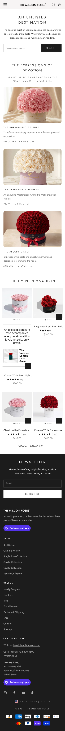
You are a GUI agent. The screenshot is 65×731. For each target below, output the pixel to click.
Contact (7, 623)
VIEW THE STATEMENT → (19, 203)
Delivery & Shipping (13, 612)
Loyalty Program (11, 589)
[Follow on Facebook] (14, 692)
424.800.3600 (26, 651)
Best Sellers (9, 545)
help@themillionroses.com (26, 645)
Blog (5, 600)
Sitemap (7, 629)
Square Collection (12, 573)
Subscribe (32, 494)
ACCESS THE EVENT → (17, 265)
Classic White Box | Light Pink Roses (17, 375)
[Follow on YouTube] (23, 692)
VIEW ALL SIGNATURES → (33, 446)
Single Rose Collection (15, 556)
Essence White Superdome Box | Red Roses (48, 430)
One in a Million (11, 550)
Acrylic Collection (12, 562)
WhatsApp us (10, 655)
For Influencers (11, 606)
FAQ (5, 618)
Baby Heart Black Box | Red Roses (48, 327)
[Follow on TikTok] (32, 692)
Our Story (8, 595)
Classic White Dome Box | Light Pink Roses (17, 430)
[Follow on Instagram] (5, 692)
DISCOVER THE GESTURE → (20, 141)
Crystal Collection (12, 568)
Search (51, 48)
